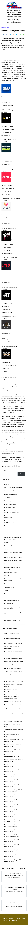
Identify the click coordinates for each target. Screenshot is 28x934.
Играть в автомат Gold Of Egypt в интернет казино (13, 780)
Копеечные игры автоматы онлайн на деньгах (14, 530)
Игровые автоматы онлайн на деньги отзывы (12, 516)
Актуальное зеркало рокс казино (13, 487)
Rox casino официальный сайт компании (12, 621)
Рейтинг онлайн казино (10, 572)
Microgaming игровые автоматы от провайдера (13, 685)
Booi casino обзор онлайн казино (13, 651)
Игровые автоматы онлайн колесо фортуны (14, 888)
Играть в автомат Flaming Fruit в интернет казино (13, 765)
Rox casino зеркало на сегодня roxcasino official (12, 607)
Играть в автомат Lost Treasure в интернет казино (13, 815)
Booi (12, 240)
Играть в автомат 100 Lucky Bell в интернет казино (13, 740)
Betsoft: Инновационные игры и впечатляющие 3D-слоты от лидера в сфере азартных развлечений (13, 645)
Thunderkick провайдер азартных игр (13, 730)
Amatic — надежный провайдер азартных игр (13, 634)
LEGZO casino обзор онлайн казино (13, 681)
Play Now (4, 112)
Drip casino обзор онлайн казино (13, 658)
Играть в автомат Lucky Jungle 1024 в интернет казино (12, 820)
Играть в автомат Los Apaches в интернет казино (13, 810)
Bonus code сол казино (14, 873)
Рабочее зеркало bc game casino (13, 557)
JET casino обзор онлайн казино (13, 671)
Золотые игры (8, 501)
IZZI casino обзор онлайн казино (13, 668)
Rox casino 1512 (8, 597)
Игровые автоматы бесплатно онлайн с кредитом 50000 (12, 511)
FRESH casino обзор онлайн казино (13, 661)
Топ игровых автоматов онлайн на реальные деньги (13, 579)
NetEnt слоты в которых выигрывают (10, 690)
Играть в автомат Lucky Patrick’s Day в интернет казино (13, 825)
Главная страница (5, 27)
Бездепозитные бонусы (10, 491)
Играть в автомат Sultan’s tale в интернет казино (13, 855)
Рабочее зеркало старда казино (13, 560)
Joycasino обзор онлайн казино (12, 675)
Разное (6, 564)
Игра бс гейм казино (10, 504)
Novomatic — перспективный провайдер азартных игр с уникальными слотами (12, 696)
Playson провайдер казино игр (12, 705)
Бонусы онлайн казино (10, 494)
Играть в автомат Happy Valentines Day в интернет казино (13, 790)
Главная (6, 484)
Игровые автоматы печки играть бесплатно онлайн (13, 521)
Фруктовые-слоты (9, 587)
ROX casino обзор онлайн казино (13, 718)
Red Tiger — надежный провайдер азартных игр (13, 714)
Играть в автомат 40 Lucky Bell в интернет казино (13, 750)
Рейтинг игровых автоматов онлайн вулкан (12, 568)
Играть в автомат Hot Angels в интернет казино (12, 795)
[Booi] (6, 240)
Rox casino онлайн (9, 617)
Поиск (4, 470)
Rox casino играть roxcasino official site (13, 612)
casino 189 (12, 443)
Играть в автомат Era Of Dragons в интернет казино (13, 760)
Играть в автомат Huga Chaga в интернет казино (13, 805)
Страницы (7, 575)
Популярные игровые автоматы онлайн (13, 553)
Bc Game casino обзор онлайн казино (12, 639)
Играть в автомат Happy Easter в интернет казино (13, 785)
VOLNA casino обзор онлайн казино (11, 735)
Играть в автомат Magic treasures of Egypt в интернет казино (13, 835)
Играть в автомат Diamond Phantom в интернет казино (11, 755)
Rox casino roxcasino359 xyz (11, 600)
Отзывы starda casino (10, 546)
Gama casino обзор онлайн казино (13, 665)
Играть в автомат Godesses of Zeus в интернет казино (13, 775)
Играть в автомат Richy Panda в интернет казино (13, 850)
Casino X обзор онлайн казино (12, 655)
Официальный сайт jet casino (12, 549)
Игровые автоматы (9, 507)
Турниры (6, 584)
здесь (3, 76)
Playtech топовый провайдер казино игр (12, 709)
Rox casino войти (9, 603)
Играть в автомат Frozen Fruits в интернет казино (13, 770)
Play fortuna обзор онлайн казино (13, 701)
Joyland (6, 590)
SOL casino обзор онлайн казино (13, 721)
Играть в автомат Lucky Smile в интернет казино (12, 830)
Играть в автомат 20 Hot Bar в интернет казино (12, 745)
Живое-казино (8, 497)
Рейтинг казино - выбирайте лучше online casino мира (14, 12)
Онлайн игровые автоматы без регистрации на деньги (12, 538)
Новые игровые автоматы (11, 534)
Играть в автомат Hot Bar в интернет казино (11, 800)
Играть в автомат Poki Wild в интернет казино (12, 845)
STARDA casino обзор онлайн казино (12, 725)
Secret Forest (14, 903)
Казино (6, 526)
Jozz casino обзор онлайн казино (13, 678)
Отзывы (6, 542)
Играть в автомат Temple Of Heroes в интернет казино (14, 860)
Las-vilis (6, 594)
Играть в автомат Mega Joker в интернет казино (12, 840)
